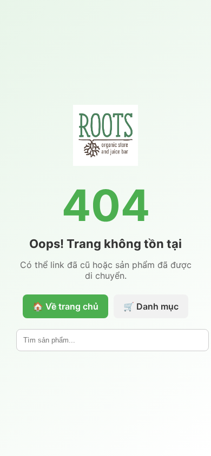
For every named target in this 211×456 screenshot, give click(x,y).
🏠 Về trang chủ (65, 306)
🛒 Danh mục (151, 306)
